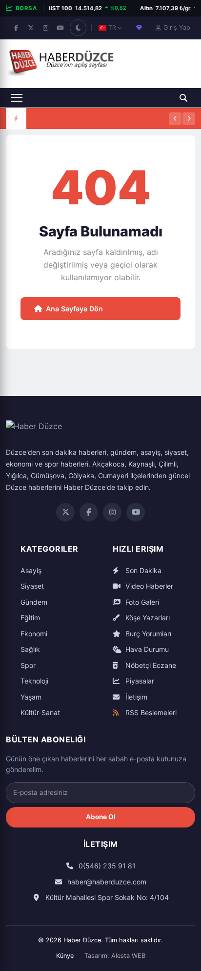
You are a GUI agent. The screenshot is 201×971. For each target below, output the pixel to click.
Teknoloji (34, 681)
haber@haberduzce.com (105, 882)
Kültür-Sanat (40, 712)
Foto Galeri (141, 602)
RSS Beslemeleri (150, 712)
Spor (28, 665)
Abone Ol (101, 817)
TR (112, 27)
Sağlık (30, 649)
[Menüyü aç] (16, 98)
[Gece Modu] (78, 27)
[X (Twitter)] (31, 28)
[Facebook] (16, 28)
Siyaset (32, 586)
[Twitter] (65, 512)
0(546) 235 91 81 (106, 866)
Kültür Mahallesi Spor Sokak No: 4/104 (106, 897)
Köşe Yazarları (146, 617)
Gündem (33, 602)
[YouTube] (60, 28)
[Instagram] (45, 28)
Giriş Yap (176, 27)
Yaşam (30, 697)
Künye (65, 955)
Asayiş (30, 570)
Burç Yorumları (147, 633)
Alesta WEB (128, 955)
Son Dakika (142, 570)
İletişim (135, 697)
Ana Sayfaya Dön (74, 309)
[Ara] (183, 98)
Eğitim (30, 617)
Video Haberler (148, 586)
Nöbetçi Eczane (149, 665)
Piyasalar (138, 681)
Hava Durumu (146, 649)
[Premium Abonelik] (139, 28)
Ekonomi (33, 633)
